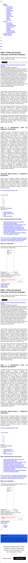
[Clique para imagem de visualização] (14, 66)
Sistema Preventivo (8, 216)
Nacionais (9, 14)
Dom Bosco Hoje (11, 30)
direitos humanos (8, 212)
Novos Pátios (10, 24)
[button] (1, 529)
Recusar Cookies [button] (7, 558)
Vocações (9, 20)
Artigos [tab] (5, 527)
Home (5, 4)
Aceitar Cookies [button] (20, 558)
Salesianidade (10, 10)
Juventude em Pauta (11, 25)
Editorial (9, 29)
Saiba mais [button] (14, 554)
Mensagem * (4, 272)
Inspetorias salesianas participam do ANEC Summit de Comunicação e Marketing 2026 (14, 228)
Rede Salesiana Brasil (9, 213)
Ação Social (9, 6)
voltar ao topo (4, 285)
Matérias (6, 5)
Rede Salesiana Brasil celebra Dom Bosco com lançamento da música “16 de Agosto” (15, 225)
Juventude (9, 13)
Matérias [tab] (6, 525)
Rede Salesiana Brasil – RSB (11, 190)
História (8, 12)
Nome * (16, 272)
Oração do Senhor (11, 32)
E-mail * (17, 273)
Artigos (5, 21)
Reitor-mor (9, 22)
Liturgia (8, 28)
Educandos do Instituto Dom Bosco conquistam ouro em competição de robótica (15, 233)
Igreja (8, 17)
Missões (8, 18)
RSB (5, 214)
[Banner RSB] (4, 287)
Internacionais (10, 16)
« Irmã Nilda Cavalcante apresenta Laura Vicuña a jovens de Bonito (14, 238)
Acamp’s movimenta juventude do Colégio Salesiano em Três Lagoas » (13, 240)
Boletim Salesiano (8, 33)
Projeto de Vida (10, 26)
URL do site (17, 275)
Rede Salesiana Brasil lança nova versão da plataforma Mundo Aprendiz (14, 222)
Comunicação (10, 8)
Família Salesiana (8, 35)
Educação (9, 9)
